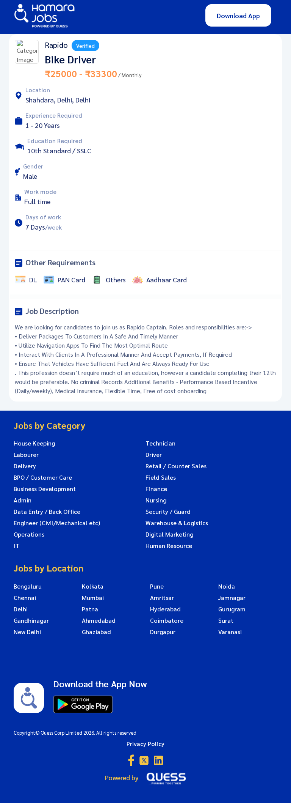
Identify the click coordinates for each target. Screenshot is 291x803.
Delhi (21, 609)
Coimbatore (166, 620)
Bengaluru (28, 586)
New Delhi (27, 632)
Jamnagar (232, 597)
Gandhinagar (31, 620)
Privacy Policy (145, 744)
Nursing (156, 500)
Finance (156, 489)
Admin (22, 500)
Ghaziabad (96, 632)
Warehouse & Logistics (177, 523)
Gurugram (232, 609)
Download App (238, 15)
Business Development (45, 489)
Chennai (25, 597)
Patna (90, 609)
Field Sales (161, 477)
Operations (29, 534)
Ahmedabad (99, 620)
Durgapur (162, 632)
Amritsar (162, 597)
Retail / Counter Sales (176, 466)
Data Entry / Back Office (47, 511)
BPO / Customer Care (43, 477)
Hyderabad (165, 609)
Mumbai (93, 597)
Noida (226, 586)
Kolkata (92, 586)
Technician (160, 443)
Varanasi (230, 632)
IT (17, 546)
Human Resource (169, 546)
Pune (157, 586)
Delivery (25, 466)
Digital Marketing (169, 534)
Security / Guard (168, 511)
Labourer (26, 454)
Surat (225, 620)
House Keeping (34, 443)
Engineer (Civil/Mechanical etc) (57, 523)
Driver (154, 454)
